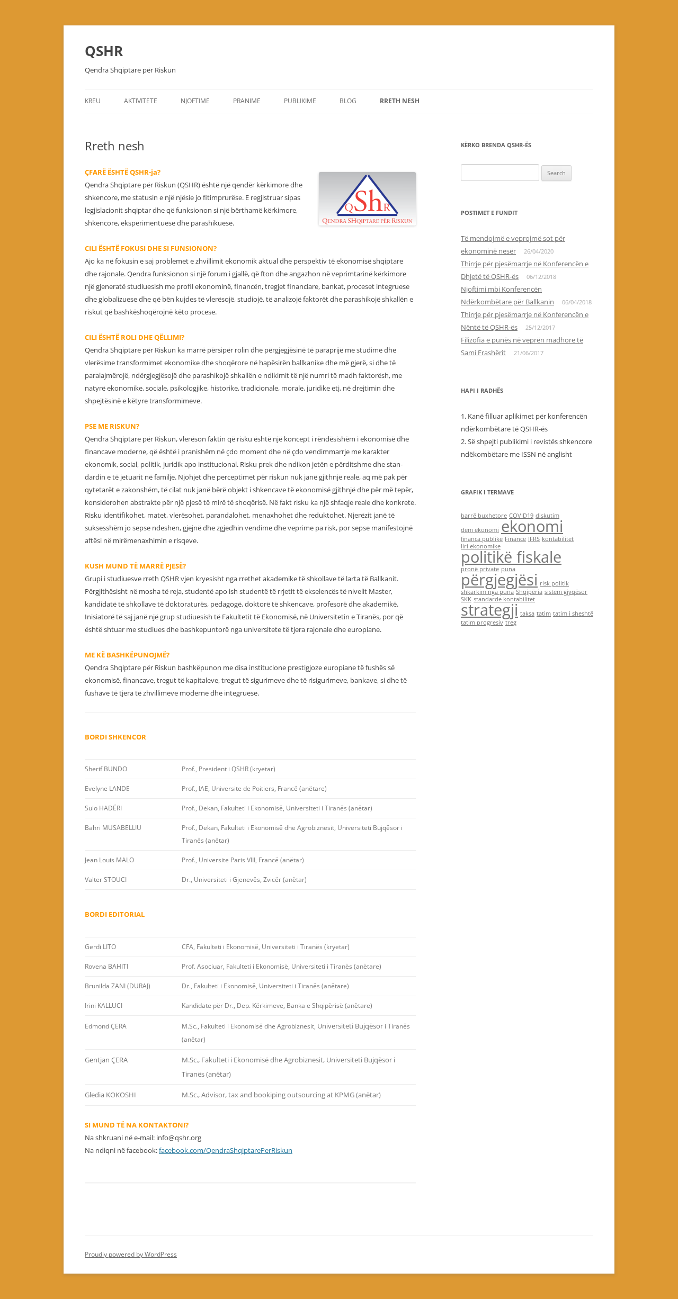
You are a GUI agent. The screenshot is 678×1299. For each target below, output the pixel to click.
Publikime (300, 100)
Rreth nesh (400, 100)
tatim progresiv (482, 622)
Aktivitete (140, 100)
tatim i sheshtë (573, 613)
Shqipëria (529, 592)
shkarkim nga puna (487, 592)
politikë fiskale (511, 556)
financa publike (482, 539)
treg (510, 622)
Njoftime (195, 100)
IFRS (534, 539)
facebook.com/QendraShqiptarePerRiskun (225, 1150)
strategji (489, 609)
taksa (527, 613)
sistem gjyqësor (566, 592)
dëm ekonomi (480, 530)
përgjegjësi (499, 579)
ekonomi (532, 526)
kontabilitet (558, 539)
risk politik (554, 583)
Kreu (93, 100)
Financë (515, 539)
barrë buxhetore (484, 515)
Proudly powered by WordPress (131, 1254)
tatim (544, 613)
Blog (348, 100)
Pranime (247, 100)
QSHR (104, 50)
